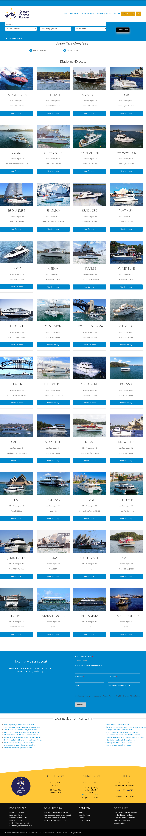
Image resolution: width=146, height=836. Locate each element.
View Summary (17, 113)
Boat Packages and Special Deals (20, 826)
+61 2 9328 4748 (125, 790)
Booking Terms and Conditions (55, 820)
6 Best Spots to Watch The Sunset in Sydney (19, 745)
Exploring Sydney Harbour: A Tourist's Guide (19, 725)
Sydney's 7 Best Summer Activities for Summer (121, 732)
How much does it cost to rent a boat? (57, 815)
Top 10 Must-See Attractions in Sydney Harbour (20, 730)
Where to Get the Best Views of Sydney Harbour (21, 735)
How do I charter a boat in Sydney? (56, 812)
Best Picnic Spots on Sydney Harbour (118, 745)
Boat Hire (73, 14)
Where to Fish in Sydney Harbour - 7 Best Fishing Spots (23, 737)
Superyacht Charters (16, 815)
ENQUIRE (125, 14)
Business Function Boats (18, 818)
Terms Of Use (62, 833)
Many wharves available (90, 795)
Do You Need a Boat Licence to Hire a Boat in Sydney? (23, 740)
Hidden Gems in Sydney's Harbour (117, 725)
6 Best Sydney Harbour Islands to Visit (118, 742)
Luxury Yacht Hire (87, 14)
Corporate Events (104, 14)
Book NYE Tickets (15, 820)
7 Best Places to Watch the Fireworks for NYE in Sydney (124, 737)
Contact (117, 14)
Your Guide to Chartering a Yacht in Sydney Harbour (22, 727)
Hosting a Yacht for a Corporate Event (118, 730)
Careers (81, 818)
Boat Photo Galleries (16, 812)
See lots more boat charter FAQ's (55, 818)
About (81, 812)
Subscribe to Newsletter (122, 820)
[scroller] (142, 833)
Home (65, 14)
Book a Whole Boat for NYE (19, 823)
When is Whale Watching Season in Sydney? (19, 742)
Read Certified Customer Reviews (125, 812)
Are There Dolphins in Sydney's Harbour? (18, 748)
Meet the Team (84, 815)
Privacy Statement (75, 833)
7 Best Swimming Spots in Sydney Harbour (120, 740)
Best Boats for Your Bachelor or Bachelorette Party (22, 732)
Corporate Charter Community (124, 818)
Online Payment (84, 820)
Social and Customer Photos (123, 815)
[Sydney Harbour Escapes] (17, 13)
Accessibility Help (119, 823)
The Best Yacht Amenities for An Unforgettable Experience (125, 727)
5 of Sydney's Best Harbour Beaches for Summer (122, 735)
